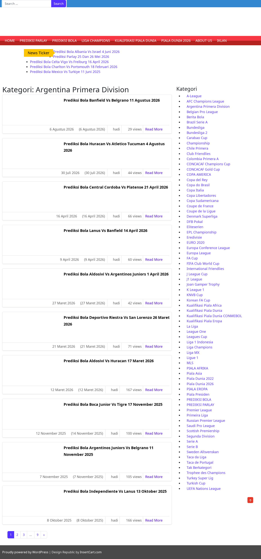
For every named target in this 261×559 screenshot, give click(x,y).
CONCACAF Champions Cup (208, 164)
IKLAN (222, 40)
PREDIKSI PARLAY (33, 40)
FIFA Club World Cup (203, 263)
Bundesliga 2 (197, 132)
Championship (198, 143)
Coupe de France (200, 206)
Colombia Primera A (203, 158)
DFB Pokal (195, 221)
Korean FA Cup (198, 300)
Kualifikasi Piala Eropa (204, 321)
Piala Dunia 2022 (200, 378)
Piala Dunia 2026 (200, 384)
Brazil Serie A (197, 122)
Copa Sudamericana (203, 200)
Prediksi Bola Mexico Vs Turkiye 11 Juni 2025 (65, 71)
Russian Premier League (206, 420)
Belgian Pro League (202, 111)
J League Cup (197, 274)
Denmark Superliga (202, 216)
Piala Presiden (198, 394)
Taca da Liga (196, 457)
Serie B (192, 446)
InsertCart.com (91, 552)
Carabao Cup (197, 137)
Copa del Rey (197, 179)
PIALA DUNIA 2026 (176, 40)
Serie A (192, 441)
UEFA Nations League (204, 488)
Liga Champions (199, 347)
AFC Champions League (205, 101)
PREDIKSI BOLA (64, 40)
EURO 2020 (195, 242)
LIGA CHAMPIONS (96, 40)
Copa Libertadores (201, 195)
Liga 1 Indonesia (200, 342)
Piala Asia (194, 373)
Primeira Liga (197, 415)
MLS (190, 363)
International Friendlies (205, 268)
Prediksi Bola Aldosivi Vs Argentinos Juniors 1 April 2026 (116, 274)
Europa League (199, 253)
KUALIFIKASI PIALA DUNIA (135, 40)
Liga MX (193, 352)
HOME (10, 40)
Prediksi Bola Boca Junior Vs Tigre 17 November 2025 (113, 404)
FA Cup (192, 258)
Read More (156, 129)
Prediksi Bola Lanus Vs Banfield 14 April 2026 (105, 230)
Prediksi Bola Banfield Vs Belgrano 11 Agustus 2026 (112, 100)
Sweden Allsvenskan (203, 452)
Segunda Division (201, 436)
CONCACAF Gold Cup (203, 169)
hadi (116, 129)
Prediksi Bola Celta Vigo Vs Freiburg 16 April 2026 (69, 61)
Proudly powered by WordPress (25, 552)
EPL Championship (201, 232)
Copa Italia (195, 190)
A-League (194, 96)
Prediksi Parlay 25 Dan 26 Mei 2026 (81, 56)
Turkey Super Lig (200, 478)
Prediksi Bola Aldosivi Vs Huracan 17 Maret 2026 (109, 360)
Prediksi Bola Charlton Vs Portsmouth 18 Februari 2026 (73, 66)
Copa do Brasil (198, 185)
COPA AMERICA (199, 174)
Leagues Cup (197, 336)
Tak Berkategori (199, 467)
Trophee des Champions (206, 472)
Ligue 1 (192, 357)
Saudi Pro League (201, 425)
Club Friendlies (198, 153)
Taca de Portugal (200, 462)
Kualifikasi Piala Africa (204, 305)
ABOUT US (203, 40)
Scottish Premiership (203, 431)
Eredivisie (194, 237)
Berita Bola (195, 117)
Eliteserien (195, 226)
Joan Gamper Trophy (203, 284)
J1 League (194, 279)
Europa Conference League (208, 247)
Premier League (199, 410)
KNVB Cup (195, 294)
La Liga (192, 326)
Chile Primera (197, 148)
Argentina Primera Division (208, 106)
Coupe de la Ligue (201, 211)
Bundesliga (195, 127)
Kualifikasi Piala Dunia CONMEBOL (214, 316)
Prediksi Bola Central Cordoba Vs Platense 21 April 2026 (116, 187)
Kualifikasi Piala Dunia (204, 310)
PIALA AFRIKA (197, 368)
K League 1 (195, 289)
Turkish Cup (196, 483)
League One (196, 331)
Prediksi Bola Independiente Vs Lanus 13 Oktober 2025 (115, 491)
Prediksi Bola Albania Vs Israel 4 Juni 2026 (86, 51)
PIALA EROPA (197, 389)
